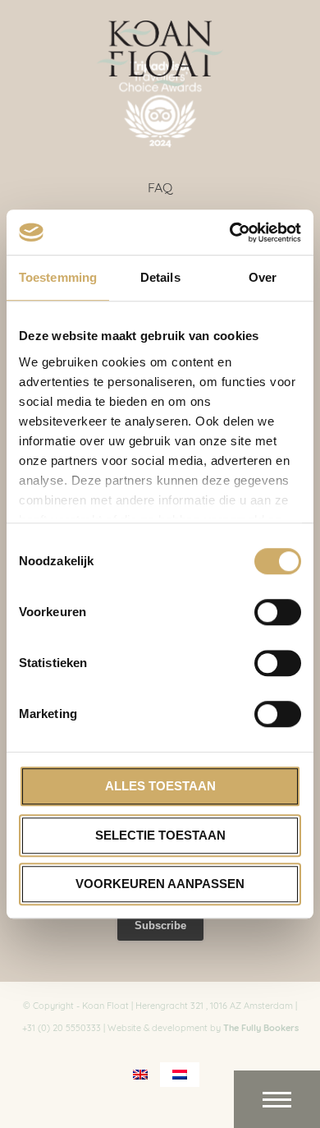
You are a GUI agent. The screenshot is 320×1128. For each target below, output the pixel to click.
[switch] (277, 612)
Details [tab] (160, 277)
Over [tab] (263, 277)
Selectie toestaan (160, 835)
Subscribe (160, 925)
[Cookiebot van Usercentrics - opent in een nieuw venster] (230, 232)
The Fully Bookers (261, 1027)
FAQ (160, 186)
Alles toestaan (160, 786)
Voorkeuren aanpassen (160, 884)
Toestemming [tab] (58, 277)
